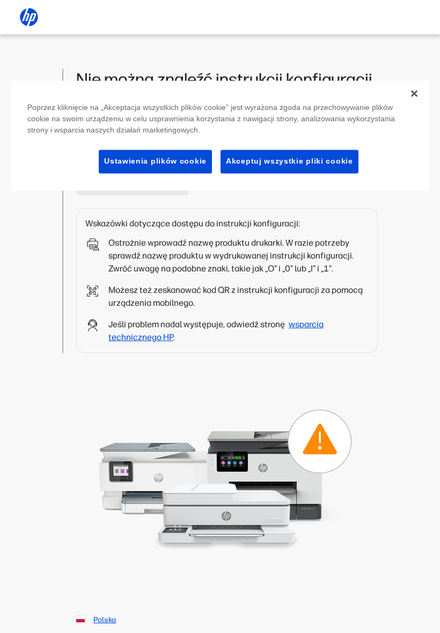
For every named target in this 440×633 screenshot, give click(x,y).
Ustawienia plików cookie (155, 161)
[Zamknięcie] (414, 93)
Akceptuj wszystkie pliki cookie (289, 161)
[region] (220, 135)
